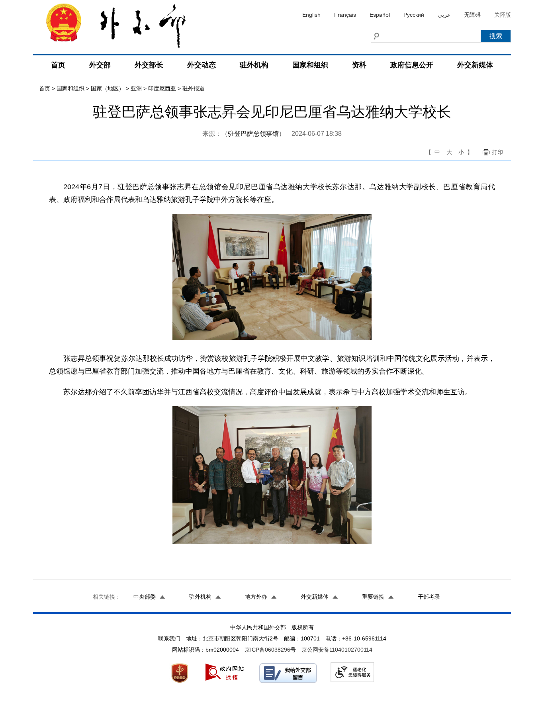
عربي (444, 15)
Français (345, 15)
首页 (58, 65)
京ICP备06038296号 (270, 649)
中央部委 (144, 596)
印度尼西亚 (162, 88)
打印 (497, 152)
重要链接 (373, 596)
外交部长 (149, 65)
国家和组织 (310, 65)
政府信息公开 (411, 65)
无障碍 (472, 15)
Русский (413, 15)
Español (380, 15)
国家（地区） (107, 88)
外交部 (100, 65)
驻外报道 (193, 88)
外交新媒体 (475, 65)
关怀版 (502, 15)
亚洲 (136, 88)
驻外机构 (254, 65)
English (311, 15)
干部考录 (429, 596)
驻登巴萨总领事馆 (253, 133)
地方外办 (256, 596)
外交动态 (201, 65)
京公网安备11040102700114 (336, 649)
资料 (359, 65)
